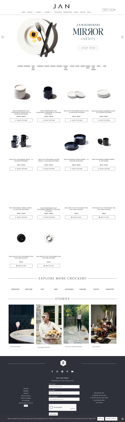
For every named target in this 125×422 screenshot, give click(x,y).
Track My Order (26, 398)
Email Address (53, 396)
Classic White (110, 289)
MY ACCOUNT (26, 400)
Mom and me (96, 346)
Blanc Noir (83, 289)
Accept (100, 418)
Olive (42, 289)
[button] (115, 10)
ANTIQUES (20, 66)
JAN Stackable (69, 289)
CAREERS (26, 391)
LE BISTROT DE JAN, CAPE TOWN (99, 397)
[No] (123, 419)
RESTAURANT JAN (99, 393)
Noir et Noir (28, 289)
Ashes (56, 289)
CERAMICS (53, 66)
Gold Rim (96, 289)
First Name (52, 384)
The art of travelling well (73, 346)
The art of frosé (15, 346)
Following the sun (43, 347)
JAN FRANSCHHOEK (99, 400)
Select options (22, 120)
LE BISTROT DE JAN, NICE (99, 395)
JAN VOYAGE (99, 402)
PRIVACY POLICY (26, 395)
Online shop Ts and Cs (26, 403)
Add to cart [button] (77, 217)
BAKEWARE (27, 66)
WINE (104, 66)
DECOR (77, 66)
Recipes (26, 388)
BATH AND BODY (33, 67)
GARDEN (82, 66)
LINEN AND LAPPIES (93, 67)
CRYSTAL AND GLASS (65, 67)
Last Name (52, 390)
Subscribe (53, 414)
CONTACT (26, 393)
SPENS (98, 66)
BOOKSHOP (40, 66)
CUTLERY (72, 66)
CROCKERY (59, 66)
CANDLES (46, 66)
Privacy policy (111, 418)
